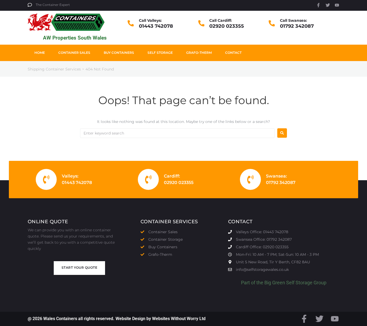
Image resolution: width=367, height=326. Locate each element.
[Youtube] (336, 5)
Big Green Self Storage (288, 282)
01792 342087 (297, 26)
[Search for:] (177, 133)
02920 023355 (226, 26)
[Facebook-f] (318, 5)
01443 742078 (156, 26)
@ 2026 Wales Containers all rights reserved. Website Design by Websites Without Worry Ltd (117, 318)
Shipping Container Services (54, 69)
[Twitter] (327, 5)
